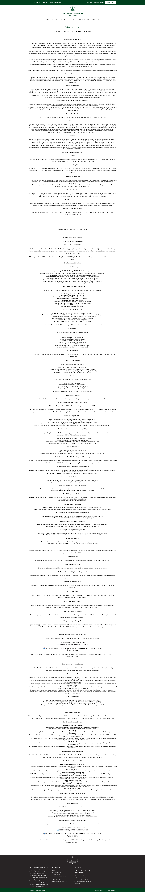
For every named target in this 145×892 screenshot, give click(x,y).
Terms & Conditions (99, 890)
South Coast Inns (39, 890)
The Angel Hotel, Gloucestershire (37, 872)
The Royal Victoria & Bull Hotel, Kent (38, 884)
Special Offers (65, 19)
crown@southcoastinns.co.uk (54, 2)
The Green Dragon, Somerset (36, 881)
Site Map (113, 890)
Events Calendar (84, 19)
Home (47, 19)
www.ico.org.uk (82, 347)
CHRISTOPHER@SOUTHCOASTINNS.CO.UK (73, 644)
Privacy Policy (107, 890)
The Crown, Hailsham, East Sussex (37, 875)
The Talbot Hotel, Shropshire (36, 886)
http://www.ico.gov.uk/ (74, 214)
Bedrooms (55, 19)
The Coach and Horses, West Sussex (38, 873)
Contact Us (95, 19)
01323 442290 (36, 2)
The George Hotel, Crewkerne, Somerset (39, 879)
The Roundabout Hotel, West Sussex (38, 882)
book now (110, 2)
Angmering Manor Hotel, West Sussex (38, 870)
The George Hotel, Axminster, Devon (38, 877)
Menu (74, 19)
